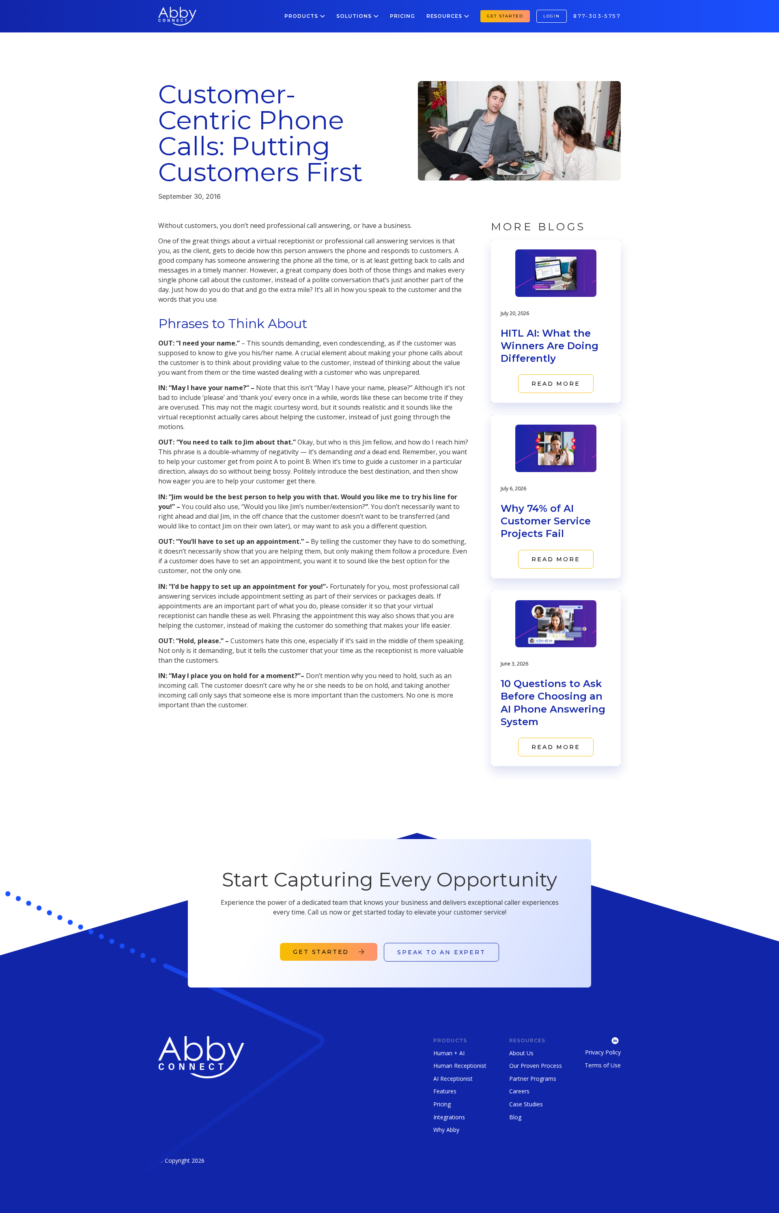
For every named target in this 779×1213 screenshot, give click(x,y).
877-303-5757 (597, 16)
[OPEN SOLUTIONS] (376, 16)
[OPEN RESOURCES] (466, 16)
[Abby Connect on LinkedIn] (603, 1039)
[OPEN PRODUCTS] (322, 16)
